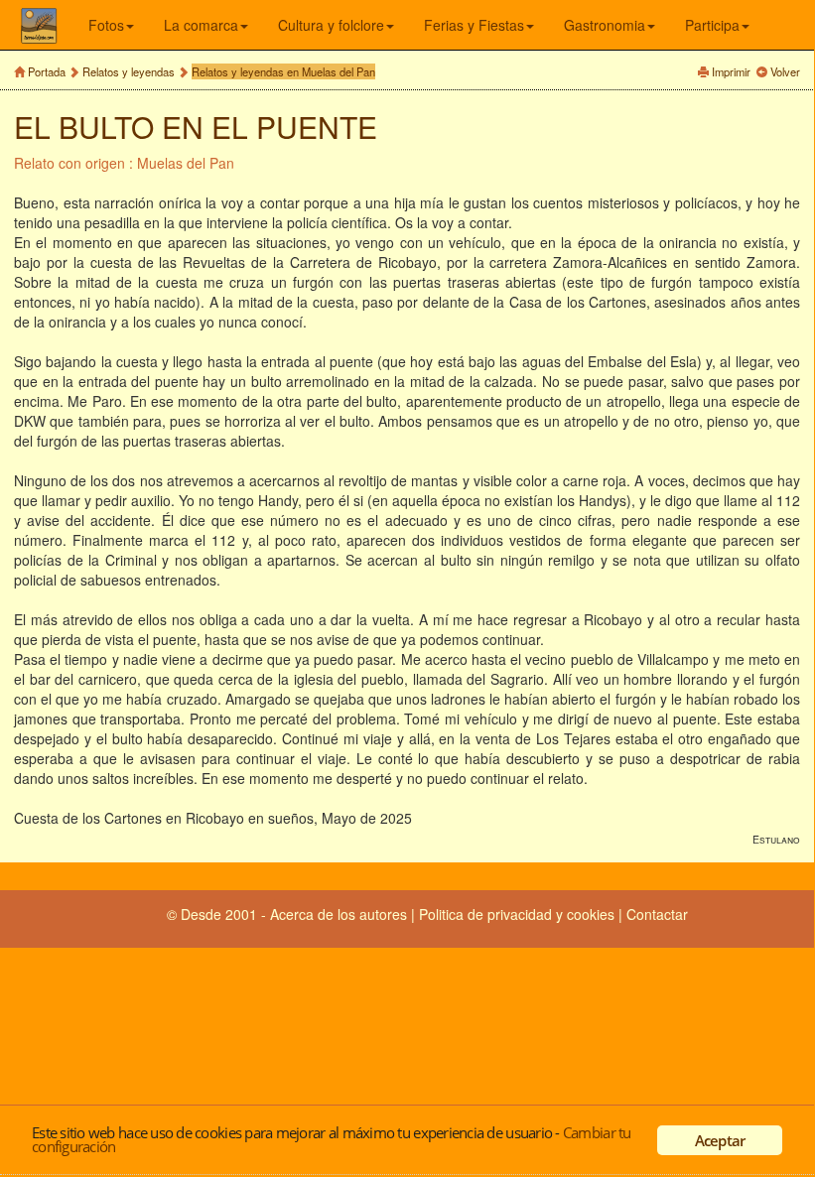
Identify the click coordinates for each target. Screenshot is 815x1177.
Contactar (657, 914)
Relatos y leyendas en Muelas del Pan (283, 71)
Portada (47, 71)
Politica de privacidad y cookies (518, 914)
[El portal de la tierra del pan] (54, 25)
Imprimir (731, 71)
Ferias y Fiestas (474, 25)
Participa (712, 25)
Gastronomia (604, 25)
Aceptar (720, 1140)
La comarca (201, 25)
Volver (785, 71)
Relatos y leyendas (128, 71)
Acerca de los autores (338, 914)
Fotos (106, 25)
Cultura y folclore (331, 25)
